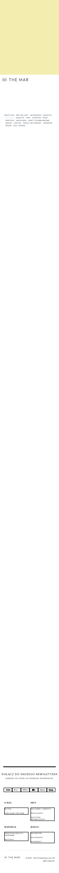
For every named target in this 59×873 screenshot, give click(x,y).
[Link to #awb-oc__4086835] (42, 80)
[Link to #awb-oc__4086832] (48, 80)
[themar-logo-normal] (12, 858)
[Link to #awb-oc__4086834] (54, 80)
